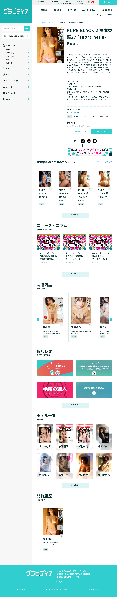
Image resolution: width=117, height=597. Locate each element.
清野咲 (8, 49)
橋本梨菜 (70, 48)
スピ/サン (69, 1)
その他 (81, 3)
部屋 (107, 116)
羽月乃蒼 (9, 63)
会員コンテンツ (106, 10)
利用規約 (22, 589)
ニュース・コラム (88, 10)
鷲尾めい (9, 59)
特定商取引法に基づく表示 (57, 589)
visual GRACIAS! (65, 3)
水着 (101, 116)
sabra (42, 1)
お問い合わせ (95, 589)
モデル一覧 (72, 10)
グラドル (77, 116)
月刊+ (81, 1)
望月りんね (10, 56)
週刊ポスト (55, 1)
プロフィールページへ (104, 162)
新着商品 (44, 10)
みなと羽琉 (10, 53)
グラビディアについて (104, 15)
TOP (38, 22)
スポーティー (93, 116)
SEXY (84, 116)
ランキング (57, 10)
